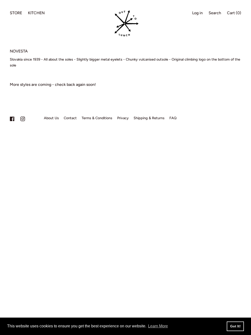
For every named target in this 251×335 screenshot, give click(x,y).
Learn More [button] (158, 326)
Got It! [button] (235, 326)
